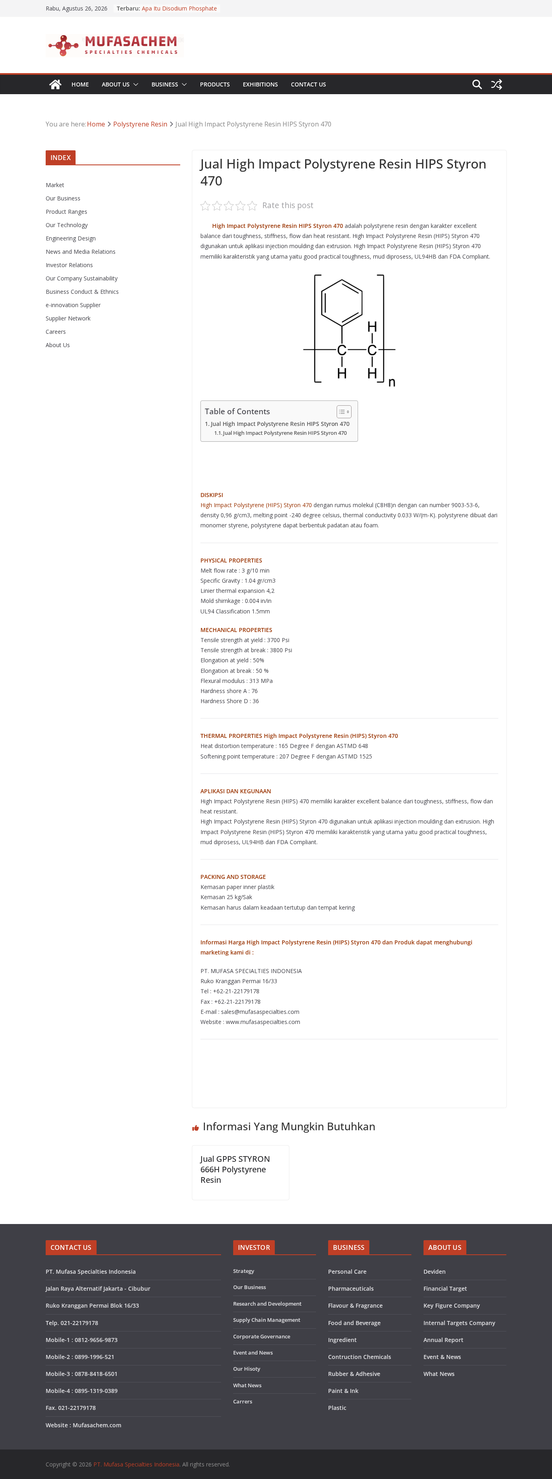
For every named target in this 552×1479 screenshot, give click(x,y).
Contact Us (308, 84)
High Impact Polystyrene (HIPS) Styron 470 (256, 505)
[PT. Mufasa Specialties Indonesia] (55, 84)
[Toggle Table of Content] (340, 412)
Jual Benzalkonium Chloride (177, 7)
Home (80, 84)
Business (165, 84)
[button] (134, 84)
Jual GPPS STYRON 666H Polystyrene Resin (235, 1169)
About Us (116, 84)
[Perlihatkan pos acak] (496, 84)
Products (215, 84)
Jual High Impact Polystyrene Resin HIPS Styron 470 (280, 424)
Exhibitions (260, 84)
